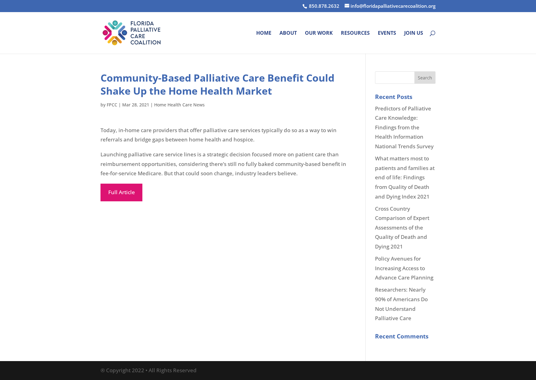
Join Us (413, 33)
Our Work (319, 33)
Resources (355, 33)
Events (387, 33)
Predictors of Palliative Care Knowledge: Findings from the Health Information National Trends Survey (404, 127)
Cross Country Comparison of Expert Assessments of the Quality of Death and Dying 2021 (402, 227)
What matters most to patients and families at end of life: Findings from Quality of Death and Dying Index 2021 (405, 177)
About (288, 33)
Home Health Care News (179, 105)
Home (263, 33)
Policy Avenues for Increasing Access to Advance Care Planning (404, 268)
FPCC (112, 105)
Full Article (121, 192)
